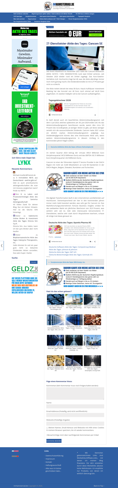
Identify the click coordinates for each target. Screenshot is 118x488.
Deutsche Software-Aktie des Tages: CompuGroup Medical (72, 247)
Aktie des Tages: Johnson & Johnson (63, 249)
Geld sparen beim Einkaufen (48, 16)
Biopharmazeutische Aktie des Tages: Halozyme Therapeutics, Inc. (25, 240)
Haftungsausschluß (53, 465)
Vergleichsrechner (30, 16)
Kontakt (49, 462)
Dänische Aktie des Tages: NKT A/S (62, 252)
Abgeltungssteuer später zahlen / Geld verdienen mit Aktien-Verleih (52, 14)
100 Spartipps (17, 16)
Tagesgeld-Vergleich (84, 16)
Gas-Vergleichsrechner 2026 (22, 22)
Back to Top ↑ (99, 486)
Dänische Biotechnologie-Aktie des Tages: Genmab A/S (70, 255)
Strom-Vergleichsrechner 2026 (78, 19)
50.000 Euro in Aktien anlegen (85, 14)
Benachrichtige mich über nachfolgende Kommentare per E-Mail (73, 435)
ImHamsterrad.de (21, 486)
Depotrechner (32, 19)
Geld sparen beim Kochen (67, 16)
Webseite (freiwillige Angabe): (58, 420)
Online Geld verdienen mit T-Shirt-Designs (52, 19)
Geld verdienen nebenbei (20, 14)
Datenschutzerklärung (54, 455)
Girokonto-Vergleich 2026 (42, 22)
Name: (49, 403)
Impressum (50, 459)
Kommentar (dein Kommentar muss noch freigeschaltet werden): (72, 385)
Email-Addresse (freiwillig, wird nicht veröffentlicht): (66, 411)
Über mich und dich (19, 19)
